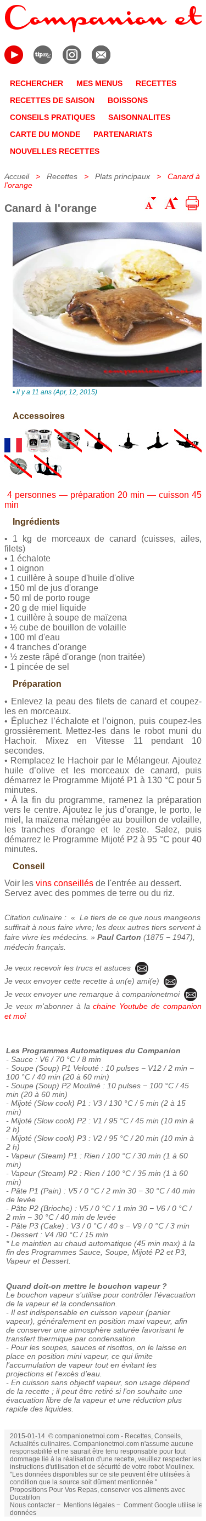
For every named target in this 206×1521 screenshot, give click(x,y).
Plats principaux (122, 176)
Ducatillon (25, 1497)
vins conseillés (64, 883)
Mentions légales (89, 1505)
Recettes (62, 176)
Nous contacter (32, 1505)
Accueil (16, 176)
